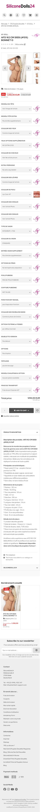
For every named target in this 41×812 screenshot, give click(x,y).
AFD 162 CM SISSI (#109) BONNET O (10, 615)
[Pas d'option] (36, 356)
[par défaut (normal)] (36, 332)
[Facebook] (4, 789)
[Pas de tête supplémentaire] (36, 124)
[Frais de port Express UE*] (36, 393)
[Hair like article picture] (36, 160)
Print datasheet (10, 555)
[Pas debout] (36, 344)
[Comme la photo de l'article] (36, 319)
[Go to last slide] (5, 68)
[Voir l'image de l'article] (36, 111)
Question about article (11, 416)
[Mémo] (23, 15)
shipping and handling (20, 799)
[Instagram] (8, 789)
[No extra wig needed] (36, 172)
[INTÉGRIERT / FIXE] (36, 234)
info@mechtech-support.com (17, 685)
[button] (37, 55)
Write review (19, 44)
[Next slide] (28, 68)
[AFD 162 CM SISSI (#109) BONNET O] (10, 598)
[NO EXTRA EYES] (36, 148)
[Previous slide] (5, 607)
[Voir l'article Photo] (36, 209)
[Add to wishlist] (37, 410)
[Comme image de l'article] (36, 136)
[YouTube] (12, 789)
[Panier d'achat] (30, 15)
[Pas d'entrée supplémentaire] (36, 258)
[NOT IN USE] (36, 295)
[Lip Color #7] (36, 197)
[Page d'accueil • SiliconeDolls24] (20, 10)
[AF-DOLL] (36, 35)
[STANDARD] (36, 246)
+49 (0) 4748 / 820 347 (14, 683)
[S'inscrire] (17, 15)
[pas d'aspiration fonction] (36, 307)
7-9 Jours (20, 89)
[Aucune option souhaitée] (36, 381)
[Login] (36, 650)
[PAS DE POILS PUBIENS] (36, 283)
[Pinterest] (16, 789)
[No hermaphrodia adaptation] (36, 270)
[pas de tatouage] (36, 368)
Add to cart (21, 410)
